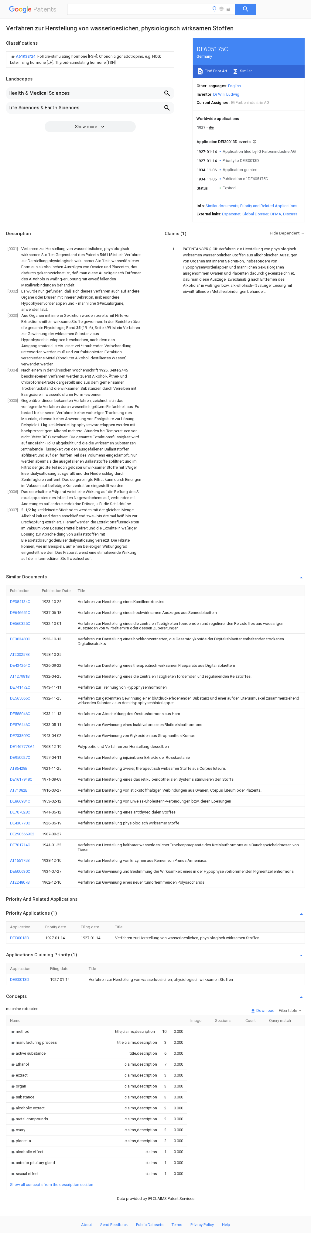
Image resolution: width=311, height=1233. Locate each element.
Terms (177, 1224)
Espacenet (231, 214)
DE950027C (20, 757)
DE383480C (20, 639)
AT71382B (19, 790)
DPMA (275, 214)
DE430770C (20, 823)
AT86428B (19, 768)
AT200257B (20, 654)
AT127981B (20, 676)
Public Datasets (149, 1224)
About (86, 1224)
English (234, 86)
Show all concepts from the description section (51, 1184)
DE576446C (20, 724)
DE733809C (20, 735)
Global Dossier (255, 214)
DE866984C (20, 801)
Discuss (290, 214)
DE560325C (20, 623)
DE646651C (20, 612)
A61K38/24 (26, 56)
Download (265, 1010)
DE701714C (20, 845)
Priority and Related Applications (268, 206)
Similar (245, 71)
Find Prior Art (215, 71)
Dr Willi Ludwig (226, 94)
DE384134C (20, 601)
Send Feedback (114, 1224)
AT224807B (20, 882)
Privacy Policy (202, 1224)
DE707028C (20, 812)
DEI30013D (19, 938)
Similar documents (222, 206)
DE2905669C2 (22, 834)
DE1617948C (21, 779)
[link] (90, 59)
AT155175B (20, 860)
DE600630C (20, 871)
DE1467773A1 (22, 746)
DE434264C (20, 665)
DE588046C (20, 713)
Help (226, 1224)
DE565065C (20, 698)
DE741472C (20, 687)
